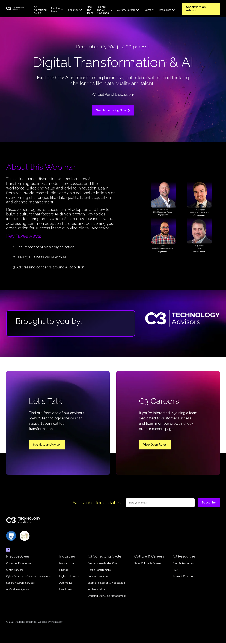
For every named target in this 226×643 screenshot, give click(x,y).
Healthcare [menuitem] (65, 589)
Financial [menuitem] (64, 569)
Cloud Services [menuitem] (14, 569)
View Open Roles (154, 444)
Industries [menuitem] (73, 9)
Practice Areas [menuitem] (55, 10)
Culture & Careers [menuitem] (149, 556)
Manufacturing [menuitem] (67, 563)
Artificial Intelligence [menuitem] (17, 589)
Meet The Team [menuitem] (90, 9)
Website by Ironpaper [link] (50, 621)
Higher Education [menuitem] (69, 576)
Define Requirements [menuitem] (100, 569)
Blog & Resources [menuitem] (183, 563)
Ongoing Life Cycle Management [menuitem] (107, 595)
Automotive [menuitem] (65, 582)
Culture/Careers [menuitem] (126, 9)
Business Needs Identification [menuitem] (104, 563)
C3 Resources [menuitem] (184, 556)
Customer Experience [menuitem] (18, 563)
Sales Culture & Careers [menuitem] (147, 563)
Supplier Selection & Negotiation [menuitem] (106, 582)
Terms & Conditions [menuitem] (184, 576)
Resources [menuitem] (165, 9)
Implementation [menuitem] (97, 589)
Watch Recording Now (111, 110)
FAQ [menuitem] (175, 569)
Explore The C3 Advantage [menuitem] (103, 9)
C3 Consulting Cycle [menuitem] (40, 9)
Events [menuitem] (147, 9)
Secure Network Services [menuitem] (20, 582)
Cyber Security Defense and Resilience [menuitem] (28, 576)
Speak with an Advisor (196, 8)
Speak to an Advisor (47, 444)
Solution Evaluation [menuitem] (98, 576)
